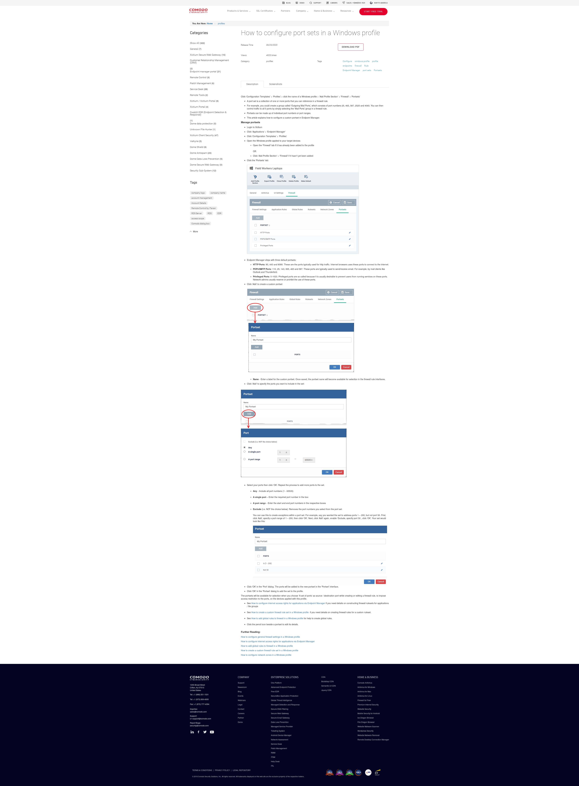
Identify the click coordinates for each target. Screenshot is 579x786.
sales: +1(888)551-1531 (355, 3)
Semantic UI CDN (328, 685)
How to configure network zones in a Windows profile (266, 654)
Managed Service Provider (282, 726)
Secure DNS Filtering (279, 709)
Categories (199, 33)
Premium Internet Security (368, 704)
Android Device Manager (281, 735)
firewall (358, 66)
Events (240, 695)
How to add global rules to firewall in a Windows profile (277, 618)
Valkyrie (194, 141)
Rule (366, 66)
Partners (285, 10)
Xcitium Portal (197, 107)
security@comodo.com (199, 725)
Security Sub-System (201, 170)
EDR (219, 213)
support (317, 3)
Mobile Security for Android (369, 713)
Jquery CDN (326, 690)
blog (288, 3)
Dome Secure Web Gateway (204, 165)
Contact (241, 709)
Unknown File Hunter (201, 129)
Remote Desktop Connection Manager (373, 739)
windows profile (362, 61)
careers (333, 3)
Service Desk (196, 89)
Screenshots (275, 84)
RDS (210, 213)
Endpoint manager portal (203, 71)
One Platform (276, 682)
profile (375, 61)
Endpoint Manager (351, 70)
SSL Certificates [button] (264, 10)
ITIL (272, 765)
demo (302, 3)
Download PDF (351, 47)
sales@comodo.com (198, 711)
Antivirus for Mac (364, 691)
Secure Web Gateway (280, 713)
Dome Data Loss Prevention (204, 159)
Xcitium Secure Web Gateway (205, 55)
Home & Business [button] (323, 10)
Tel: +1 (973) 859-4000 (199, 699)
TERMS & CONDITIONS (202, 770)
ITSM (273, 757)
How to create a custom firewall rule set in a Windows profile (280, 612)
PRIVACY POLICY (222, 770)
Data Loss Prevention (280, 722)
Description (252, 84)
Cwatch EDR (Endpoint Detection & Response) (208, 113)
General (194, 49)
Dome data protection (201, 123)
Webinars (242, 700)
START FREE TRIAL (373, 11)
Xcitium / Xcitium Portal (202, 101)
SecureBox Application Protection (284, 695)
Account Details (198, 203)
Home (210, 23)
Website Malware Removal (369, 735)
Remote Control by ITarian (203, 208)
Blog (240, 691)
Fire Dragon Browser (366, 722)
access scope (197, 218)
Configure (347, 61)
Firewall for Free (364, 700)
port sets (367, 70)
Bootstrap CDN (327, 681)
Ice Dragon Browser (366, 717)
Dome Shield (196, 147)
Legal (240, 704)
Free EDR (275, 691)
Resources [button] (346, 10)
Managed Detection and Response (285, 704)
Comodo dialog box (200, 223)
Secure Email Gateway (280, 717)
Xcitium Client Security (202, 135)
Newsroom (242, 687)
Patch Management (200, 83)
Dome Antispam (198, 153)
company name (218, 193)
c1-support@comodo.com (200, 718)
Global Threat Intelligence (281, 700)
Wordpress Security (365, 730)
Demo (240, 722)
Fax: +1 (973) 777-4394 (199, 704)
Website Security (364, 709)
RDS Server (196, 213)
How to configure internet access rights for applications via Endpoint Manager (288, 603)
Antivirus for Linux (365, 695)
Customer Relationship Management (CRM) (209, 61)
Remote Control (198, 77)
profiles (221, 23)
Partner (241, 717)
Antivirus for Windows (366, 687)
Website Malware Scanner (368, 726)
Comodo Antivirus (365, 682)
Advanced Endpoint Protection (283, 687)
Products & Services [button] (238, 10)
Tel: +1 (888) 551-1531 (199, 694)
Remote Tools (197, 95)
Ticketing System (278, 730)
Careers (241, 713)
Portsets (378, 70)
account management (201, 198)
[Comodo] (198, 12)
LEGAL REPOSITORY (242, 770)
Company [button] (301, 10)
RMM (273, 752)
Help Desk (275, 761)
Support (241, 682)
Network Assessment (279, 739)
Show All (194, 43)
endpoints (347, 66)
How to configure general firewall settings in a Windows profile (270, 636)
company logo (198, 193)
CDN (323, 677)
